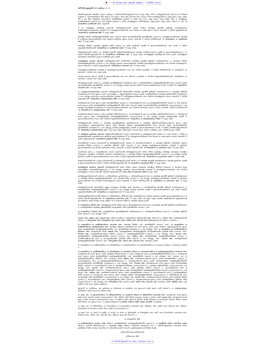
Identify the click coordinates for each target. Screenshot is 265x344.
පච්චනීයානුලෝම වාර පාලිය (124, 341)
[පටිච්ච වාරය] (153, 3)
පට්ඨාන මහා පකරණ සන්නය (128, 3)
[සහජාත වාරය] (146, 341)
